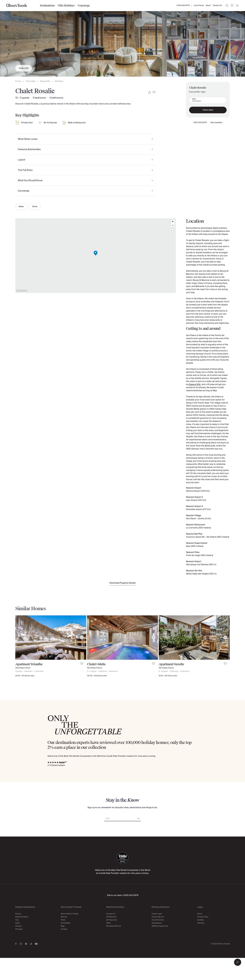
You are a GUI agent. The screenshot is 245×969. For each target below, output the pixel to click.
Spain (17, 923)
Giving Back (65, 923)
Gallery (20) (23, 68)
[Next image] (82, 637)
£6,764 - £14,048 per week (24, 675)
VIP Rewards (111, 916)
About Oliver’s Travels (69, 913)
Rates (21, 206)
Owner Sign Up (158, 916)
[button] (237, 962)
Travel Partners (158, 919)
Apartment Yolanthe (28, 664)
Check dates (208, 109)
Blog (62, 926)
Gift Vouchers (111, 919)
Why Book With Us (113, 926)
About (208, 5)
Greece (18, 926)
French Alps (30, 81)
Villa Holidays (66, 5)
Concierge (84, 5)
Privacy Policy (202, 916)
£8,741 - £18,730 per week (168, 675)
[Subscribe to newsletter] (138, 817)
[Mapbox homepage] (21, 290)
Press (63, 919)
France (18, 81)
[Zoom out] (173, 225)
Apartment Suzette (171, 664)
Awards (64, 916)
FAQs (108, 923)
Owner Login (157, 913)
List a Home (199, 5)
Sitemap (200, 923)
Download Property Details (122, 583)
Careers (64, 929)
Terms (34, 206)
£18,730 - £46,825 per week (97, 675)
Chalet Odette (96, 664)
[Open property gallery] (122, 38)
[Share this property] (149, 92)
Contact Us (217, 5)
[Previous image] (20, 637)
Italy (17, 919)
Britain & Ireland (21, 916)
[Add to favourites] (154, 92)
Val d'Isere (59, 81)
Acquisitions (157, 923)
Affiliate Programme (160, 926)
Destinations (47, 5)
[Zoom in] (173, 221)
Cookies (200, 919)
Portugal (18, 929)
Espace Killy (45, 81)
